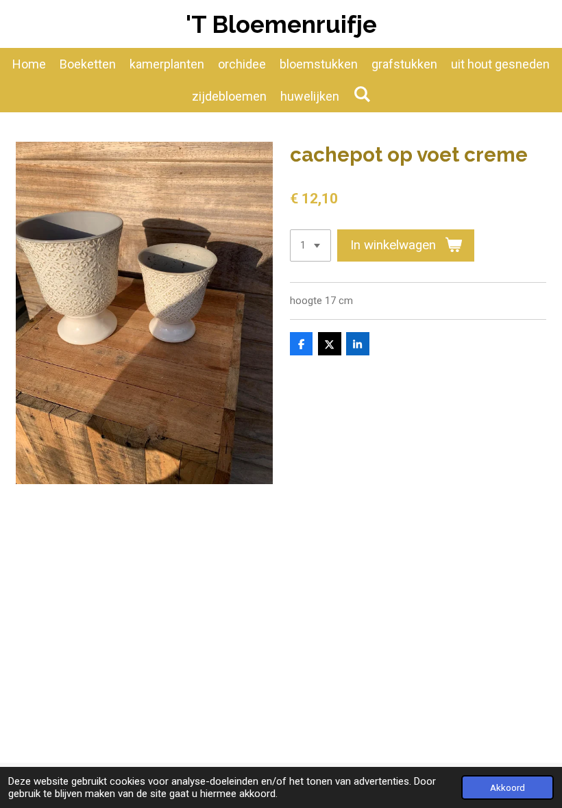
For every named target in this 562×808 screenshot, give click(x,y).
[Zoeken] (361, 94)
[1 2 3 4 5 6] (310, 245)
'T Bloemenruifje (281, 24)
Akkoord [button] (507, 787)
